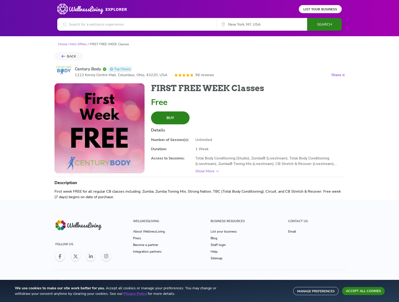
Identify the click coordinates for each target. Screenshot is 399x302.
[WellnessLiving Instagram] (106, 256)
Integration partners (147, 251)
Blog (214, 238)
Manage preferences (316, 291)
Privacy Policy (135, 293)
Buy (170, 117)
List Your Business (320, 9)
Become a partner (145, 245)
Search (324, 24)
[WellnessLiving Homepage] (83, 225)
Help (214, 251)
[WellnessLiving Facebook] (60, 256)
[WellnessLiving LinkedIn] (90, 256)
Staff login (218, 245)
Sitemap (216, 258)
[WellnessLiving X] (75, 256)
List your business (224, 231)
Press (137, 238)
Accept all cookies (363, 291)
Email (292, 231)
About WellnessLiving (149, 231)
